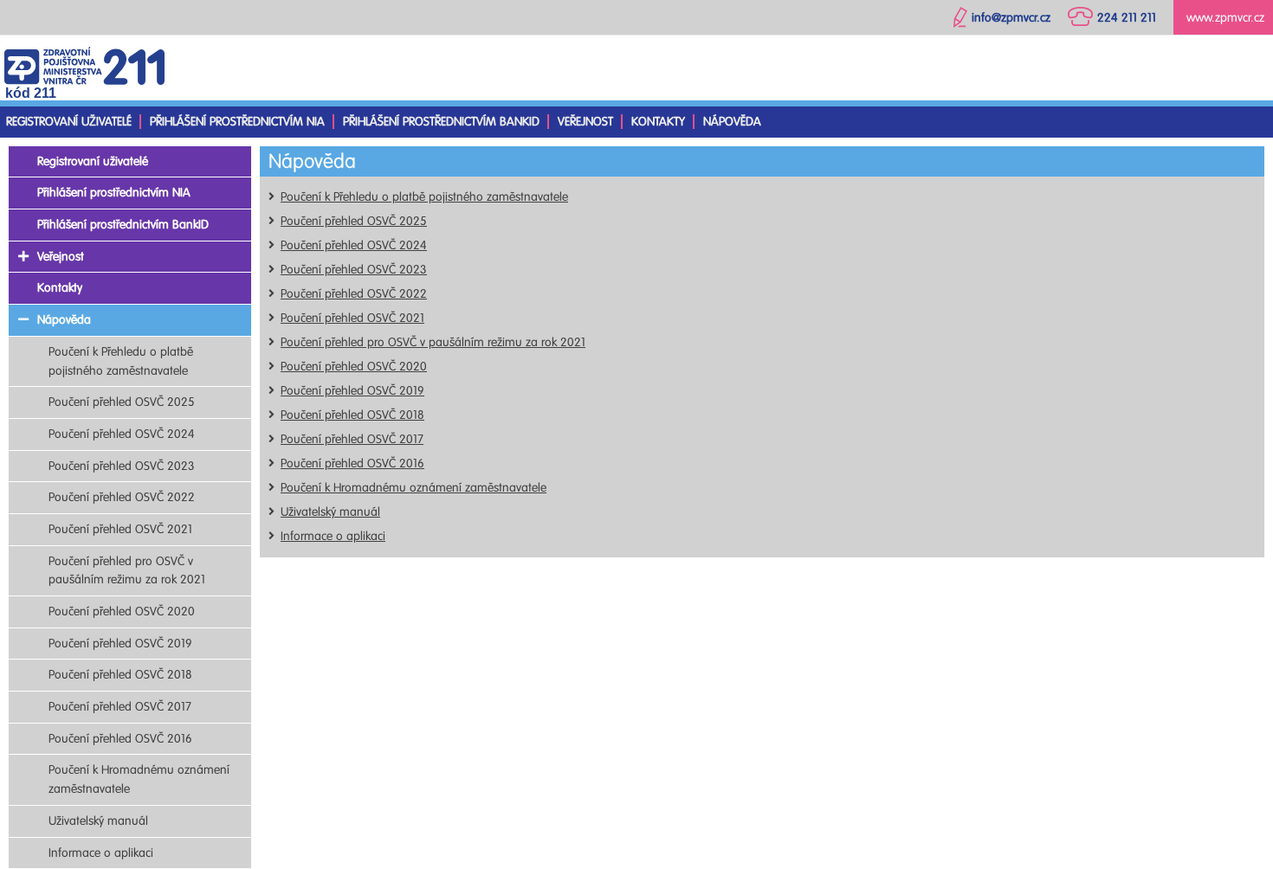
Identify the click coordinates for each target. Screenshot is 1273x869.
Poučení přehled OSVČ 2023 (354, 269)
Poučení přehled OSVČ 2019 (352, 390)
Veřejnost (585, 121)
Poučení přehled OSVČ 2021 (352, 318)
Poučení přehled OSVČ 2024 (354, 245)
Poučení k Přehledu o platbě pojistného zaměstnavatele (424, 197)
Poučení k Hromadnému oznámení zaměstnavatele (413, 487)
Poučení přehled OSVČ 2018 (352, 415)
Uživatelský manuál (330, 512)
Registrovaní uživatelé (69, 121)
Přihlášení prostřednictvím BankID (441, 121)
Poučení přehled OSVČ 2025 (354, 221)
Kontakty (658, 121)
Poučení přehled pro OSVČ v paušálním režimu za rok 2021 (433, 342)
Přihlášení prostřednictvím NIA (237, 121)
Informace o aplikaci (333, 536)
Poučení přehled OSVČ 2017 (352, 439)
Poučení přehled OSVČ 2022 (354, 293)
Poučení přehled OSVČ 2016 (352, 463)
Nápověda (732, 121)
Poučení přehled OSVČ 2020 (354, 366)
